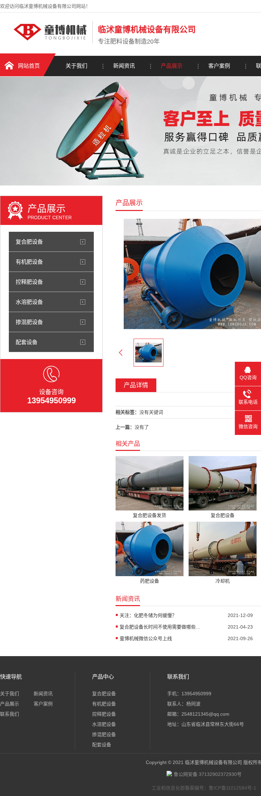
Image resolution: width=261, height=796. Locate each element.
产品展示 (171, 66)
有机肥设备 (29, 262)
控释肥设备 (29, 282)
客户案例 (219, 66)
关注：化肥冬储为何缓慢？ (148, 615)
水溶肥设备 (29, 302)
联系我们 (9, 714)
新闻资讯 (124, 66)
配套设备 (26, 342)
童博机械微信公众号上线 (146, 638)
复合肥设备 (29, 242)
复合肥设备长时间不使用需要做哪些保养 (160, 627)
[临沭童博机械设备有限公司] (44, 42)
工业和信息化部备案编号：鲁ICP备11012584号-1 (204, 788)
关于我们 (76, 66)
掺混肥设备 (29, 322)
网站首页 (29, 66)
